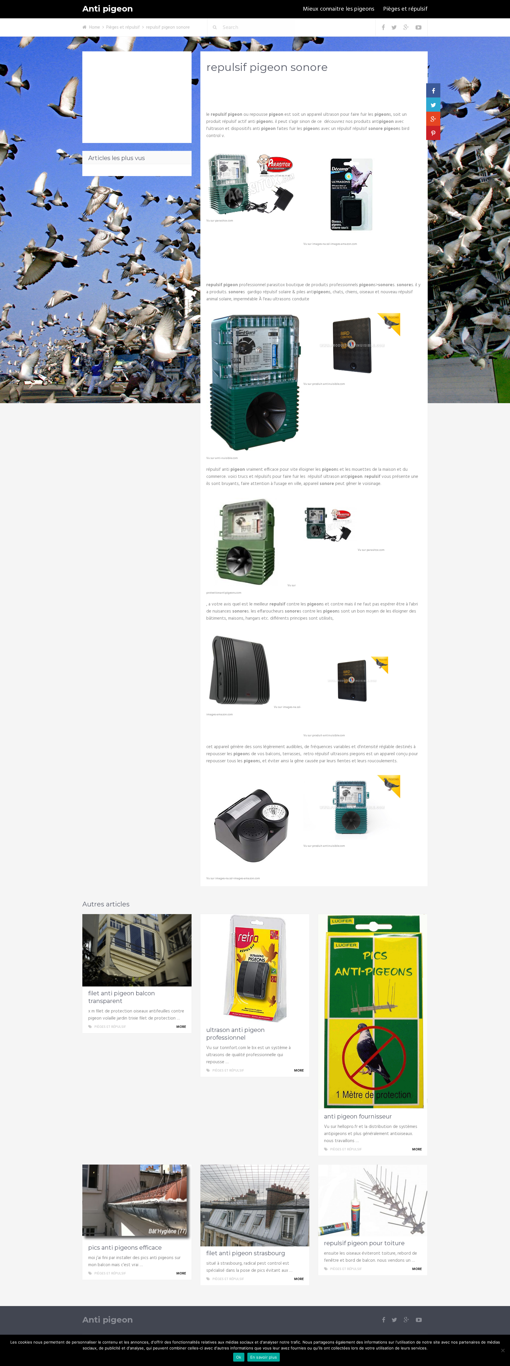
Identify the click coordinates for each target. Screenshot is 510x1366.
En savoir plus (263, 1357)
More (181, 1027)
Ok (238, 1357)
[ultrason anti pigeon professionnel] (255, 968)
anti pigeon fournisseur (358, 1116)
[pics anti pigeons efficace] (137, 1203)
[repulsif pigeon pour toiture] (372, 1201)
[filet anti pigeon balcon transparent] (137, 950)
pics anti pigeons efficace (125, 1247)
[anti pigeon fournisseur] (372, 1012)
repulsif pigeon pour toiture (364, 1243)
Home (94, 27)
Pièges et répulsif (405, 9)
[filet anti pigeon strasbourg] (255, 1205)
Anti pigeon (107, 9)
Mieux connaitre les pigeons (338, 9)
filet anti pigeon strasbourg (245, 1253)
